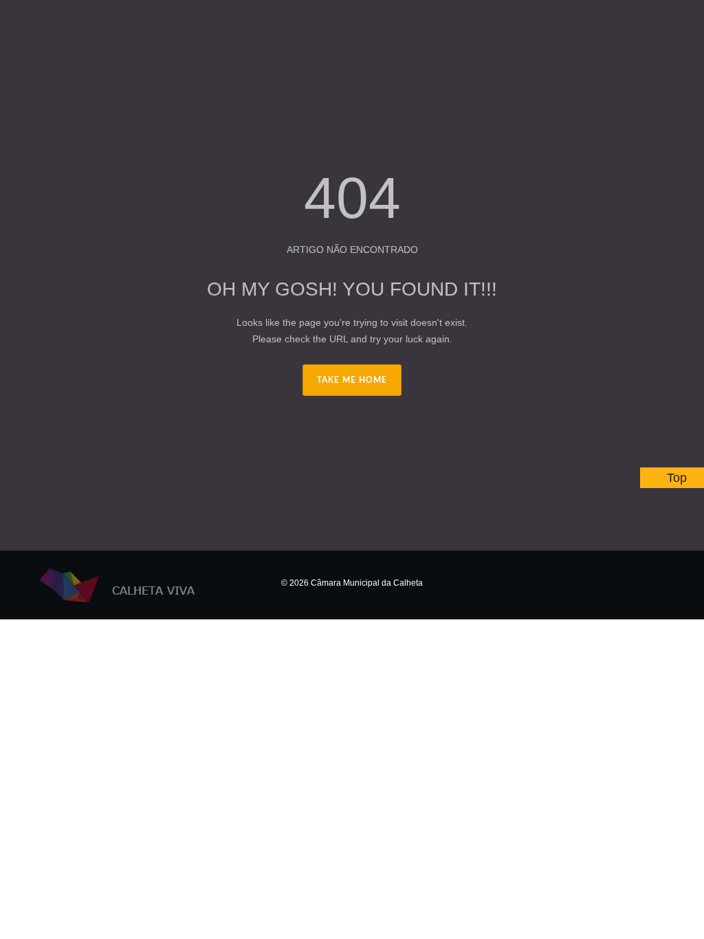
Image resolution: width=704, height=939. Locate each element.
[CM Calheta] (128, 585)
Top (677, 478)
